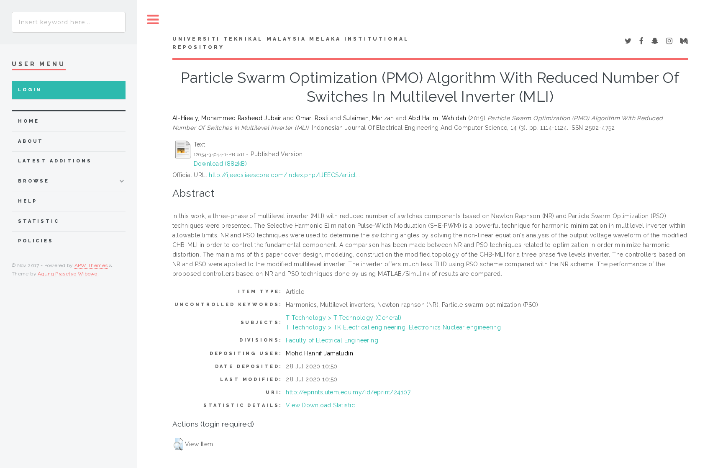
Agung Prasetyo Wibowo (67, 274)
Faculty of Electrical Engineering (332, 340)
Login (30, 90)
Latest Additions (55, 161)
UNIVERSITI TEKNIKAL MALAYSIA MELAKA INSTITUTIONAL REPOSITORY (291, 43)
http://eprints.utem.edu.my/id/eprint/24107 (348, 392)
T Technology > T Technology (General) (344, 317)
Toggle (153, 20)
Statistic (38, 221)
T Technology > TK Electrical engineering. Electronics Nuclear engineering (393, 327)
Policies (36, 241)
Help (27, 201)
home (28, 121)
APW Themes (91, 265)
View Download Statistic (320, 405)
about (31, 141)
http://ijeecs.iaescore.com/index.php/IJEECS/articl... (284, 175)
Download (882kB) (220, 163)
